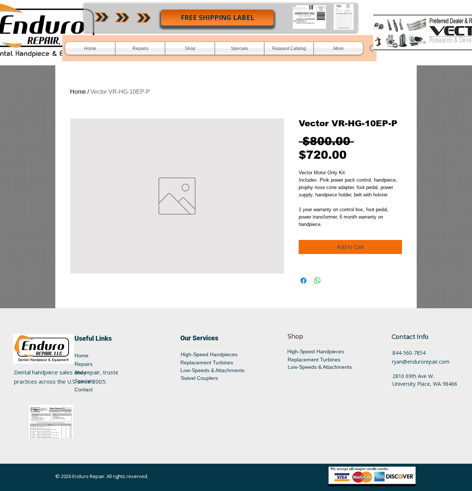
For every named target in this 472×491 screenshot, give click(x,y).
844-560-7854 (409, 352)
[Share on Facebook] (303, 280)
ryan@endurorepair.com (421, 361)
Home (78, 92)
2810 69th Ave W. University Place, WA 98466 (424, 379)
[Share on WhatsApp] (317, 280)
